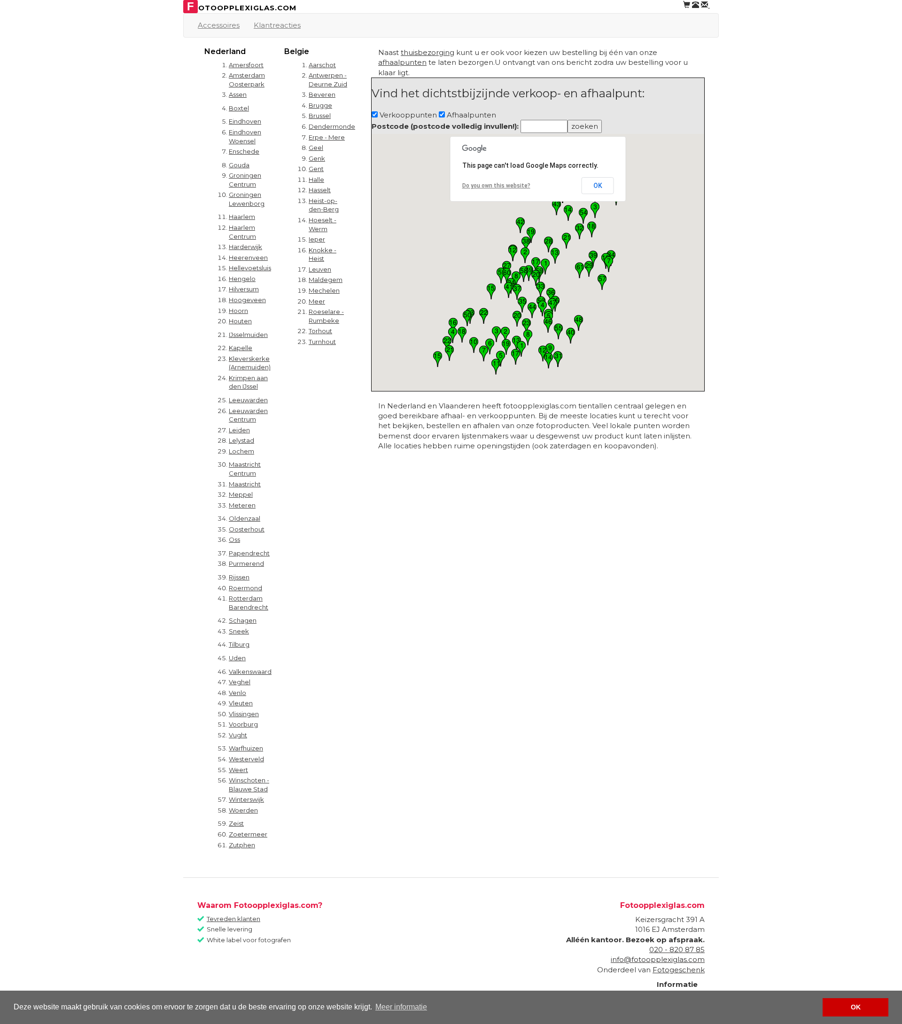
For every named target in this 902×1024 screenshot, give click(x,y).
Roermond (245, 588)
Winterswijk (246, 799)
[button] (521, 349)
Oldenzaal (244, 518)
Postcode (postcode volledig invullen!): (445, 126)
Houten (240, 321)
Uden (237, 658)
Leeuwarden (248, 400)
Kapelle (240, 348)
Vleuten (241, 703)
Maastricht (245, 484)
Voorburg (243, 724)
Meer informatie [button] (401, 1007)
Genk (317, 158)
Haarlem (242, 216)
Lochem (241, 451)
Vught (238, 735)
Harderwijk (245, 246)
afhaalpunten (402, 62)
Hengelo (242, 278)
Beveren (322, 94)
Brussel (320, 115)
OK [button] (856, 1007)
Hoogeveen (247, 300)
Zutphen (242, 845)
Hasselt (320, 190)
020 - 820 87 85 (677, 949)
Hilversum (244, 289)
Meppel (241, 494)
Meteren (242, 505)
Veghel (239, 682)
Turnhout (322, 341)
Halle (316, 179)
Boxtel (239, 108)
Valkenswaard (250, 671)
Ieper (317, 239)
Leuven (320, 269)
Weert (238, 770)
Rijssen (239, 577)
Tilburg (239, 644)
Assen (238, 94)
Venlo (237, 692)
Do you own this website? (496, 185)
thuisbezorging (427, 52)
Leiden (239, 430)
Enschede (244, 151)
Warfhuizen (246, 748)
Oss (234, 539)
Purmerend (246, 563)
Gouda (239, 165)
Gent (316, 168)
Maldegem (325, 279)
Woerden (243, 810)
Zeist (236, 823)
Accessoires (219, 25)
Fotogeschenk (679, 969)
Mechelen (324, 290)
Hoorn (238, 310)
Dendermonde (332, 126)
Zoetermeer (248, 834)
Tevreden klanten (233, 918)
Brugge (320, 105)
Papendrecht (249, 553)
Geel (316, 147)
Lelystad (241, 440)
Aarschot (322, 65)
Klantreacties (277, 25)
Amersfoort (246, 65)
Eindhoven (245, 121)
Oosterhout (246, 529)
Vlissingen (244, 714)
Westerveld (246, 759)
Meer (317, 301)
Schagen (243, 620)
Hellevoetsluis (250, 268)
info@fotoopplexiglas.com (658, 959)
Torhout (320, 331)
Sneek (239, 631)
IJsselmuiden (248, 334)
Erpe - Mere (327, 137)
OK (597, 185)
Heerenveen (248, 257)
